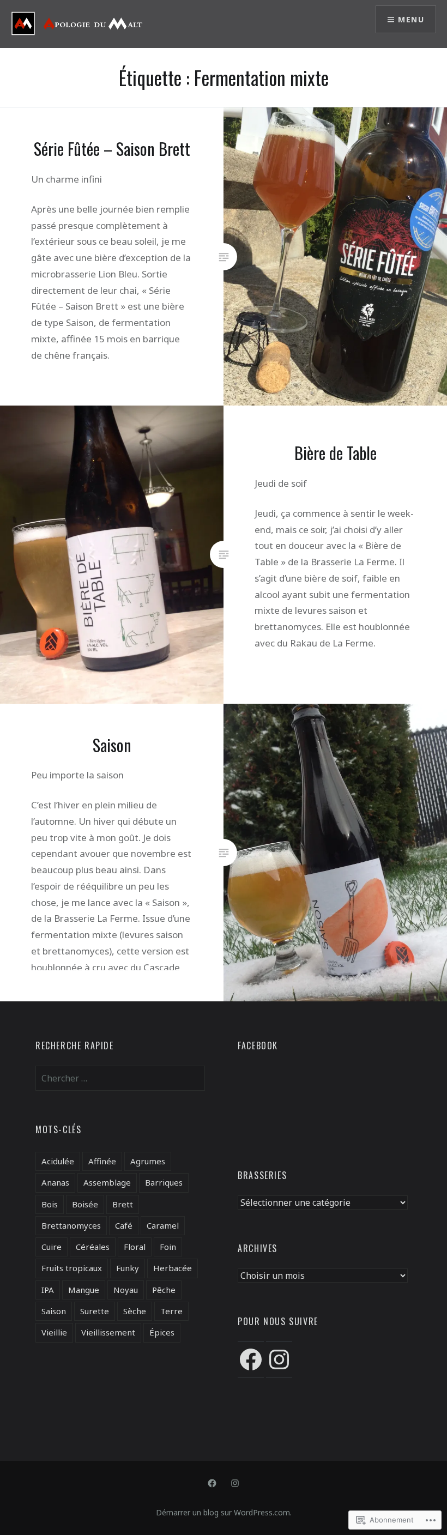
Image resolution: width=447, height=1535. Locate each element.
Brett (122, 1204)
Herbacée (172, 1267)
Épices (161, 1332)
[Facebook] (251, 1359)
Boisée (85, 1204)
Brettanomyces (71, 1225)
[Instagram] (279, 1359)
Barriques (164, 1182)
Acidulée (57, 1161)
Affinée (102, 1161)
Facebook (258, 1045)
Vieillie (54, 1332)
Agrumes (147, 1161)
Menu (411, 19)
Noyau (125, 1289)
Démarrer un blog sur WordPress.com (223, 1512)
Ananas (55, 1182)
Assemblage (107, 1182)
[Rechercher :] (120, 1078)
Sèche (134, 1311)
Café (123, 1225)
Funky (127, 1267)
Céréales (93, 1246)
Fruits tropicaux (71, 1267)
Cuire (51, 1246)
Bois (49, 1204)
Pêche (164, 1289)
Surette (94, 1311)
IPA (47, 1289)
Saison (53, 1311)
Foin (168, 1246)
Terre (171, 1311)
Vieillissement (108, 1332)
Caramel (163, 1225)
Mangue (83, 1289)
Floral (135, 1246)
